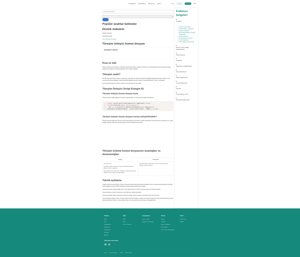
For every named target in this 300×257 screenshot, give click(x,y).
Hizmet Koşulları (113, 252)
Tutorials (163, 221)
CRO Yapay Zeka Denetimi (186, 41)
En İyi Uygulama (183, 40)
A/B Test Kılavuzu (127, 224)
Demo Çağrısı (164, 227)
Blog (124, 219)
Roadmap (106, 232)
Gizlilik (121, 252)
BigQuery (106, 235)
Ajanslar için (151, 3)
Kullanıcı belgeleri (165, 224)
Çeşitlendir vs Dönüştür (148, 221)
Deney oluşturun (183, 36)
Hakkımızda (183, 219)
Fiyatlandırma (142, 3)
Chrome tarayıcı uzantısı (185, 38)
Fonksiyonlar (132, 3)
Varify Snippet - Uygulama (186, 28)
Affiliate (182, 221)
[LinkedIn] (105, 244)
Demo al (188, 3)
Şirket (158, 3)
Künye (105, 252)
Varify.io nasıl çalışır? (185, 27)
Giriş (173, 3)
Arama (105, 19)
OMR (109, 244)
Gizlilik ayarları (128, 252)
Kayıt (105, 219)
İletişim (163, 219)
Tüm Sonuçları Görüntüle (109, 39)
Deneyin (180, 3)
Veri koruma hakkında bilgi (167, 229)
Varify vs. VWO (145, 219)
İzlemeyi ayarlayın (184, 30)
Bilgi (124, 221)
